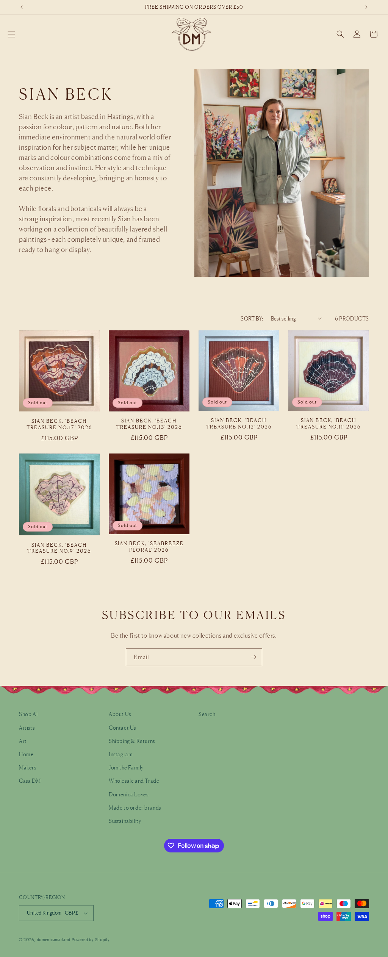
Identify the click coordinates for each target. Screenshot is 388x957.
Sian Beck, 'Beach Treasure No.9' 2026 (59, 548)
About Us (120, 714)
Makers (27, 767)
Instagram (121, 754)
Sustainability (125, 821)
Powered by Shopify (91, 939)
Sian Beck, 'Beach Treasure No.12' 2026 (239, 423)
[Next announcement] (366, 7)
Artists (26, 727)
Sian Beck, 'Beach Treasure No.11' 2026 (328, 423)
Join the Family (126, 767)
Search (207, 714)
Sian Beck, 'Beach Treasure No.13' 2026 (149, 424)
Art (23, 741)
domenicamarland (54, 939)
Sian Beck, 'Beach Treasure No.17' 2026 (59, 424)
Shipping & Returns (132, 741)
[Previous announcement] (21, 7)
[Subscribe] (253, 657)
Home (26, 754)
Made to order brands (135, 807)
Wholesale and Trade (134, 780)
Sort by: (252, 318)
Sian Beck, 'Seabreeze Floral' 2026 (149, 546)
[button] (11, 34)
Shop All (29, 714)
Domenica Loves (128, 794)
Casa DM (30, 780)
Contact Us (122, 727)
